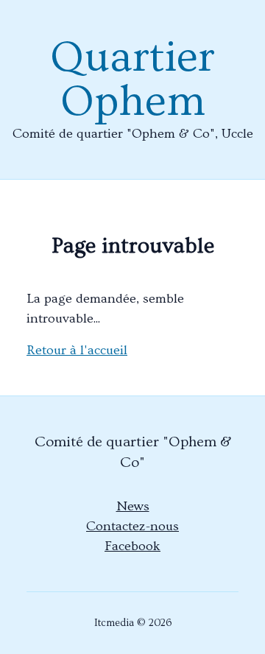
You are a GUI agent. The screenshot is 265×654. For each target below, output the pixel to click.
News (132, 506)
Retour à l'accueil (76, 350)
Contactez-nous (132, 526)
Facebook (132, 546)
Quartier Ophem (132, 79)
